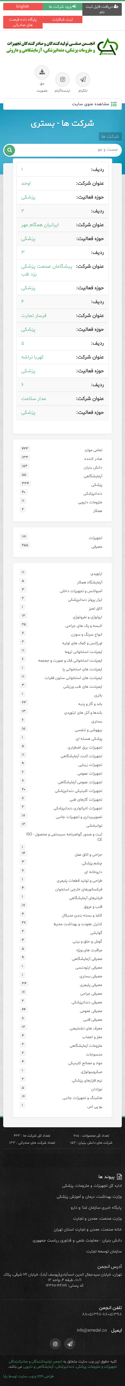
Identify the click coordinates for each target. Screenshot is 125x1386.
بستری (96, 721)
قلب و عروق (93, 906)
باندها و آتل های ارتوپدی (83, 712)
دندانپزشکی (92, 493)
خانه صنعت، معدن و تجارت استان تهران (88, 1230)
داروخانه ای (93, 872)
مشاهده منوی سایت (90, 104)
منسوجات (94, 1054)
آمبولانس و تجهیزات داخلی (81, 591)
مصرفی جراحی (91, 993)
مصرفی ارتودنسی (88, 967)
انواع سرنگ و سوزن (86, 634)
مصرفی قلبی (92, 1019)
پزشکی (28, 197)
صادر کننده (93, 458)
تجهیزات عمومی (89, 773)
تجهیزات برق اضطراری (85, 747)
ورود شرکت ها (60, 6)
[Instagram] (55, 1343)
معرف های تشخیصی (86, 1028)
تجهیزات (95, 538)
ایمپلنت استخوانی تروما (83, 652)
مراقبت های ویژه (89, 950)
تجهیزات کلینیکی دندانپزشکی (78, 791)
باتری (98, 695)
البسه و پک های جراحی (83, 625)
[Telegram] (69, 1343)
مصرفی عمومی (91, 1011)
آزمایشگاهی (93, 476)
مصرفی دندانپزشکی (86, 1002)
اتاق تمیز (95, 608)
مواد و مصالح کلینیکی (85, 1063)
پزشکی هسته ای (89, 738)
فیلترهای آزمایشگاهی (85, 898)
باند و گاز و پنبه (90, 704)
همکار (97, 511)
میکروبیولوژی (91, 1071)
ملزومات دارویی (90, 502)
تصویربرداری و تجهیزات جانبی (79, 817)
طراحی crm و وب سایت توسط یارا (28, 1376)
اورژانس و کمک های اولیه (82, 643)
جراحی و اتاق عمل (88, 854)
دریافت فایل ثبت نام (100, 9)
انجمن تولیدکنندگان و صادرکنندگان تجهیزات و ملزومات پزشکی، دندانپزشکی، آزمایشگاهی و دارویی (63, 1364)
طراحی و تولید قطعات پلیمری (79, 880)
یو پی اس (94, 1106)
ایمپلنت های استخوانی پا (82, 669)
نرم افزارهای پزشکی (87, 1080)
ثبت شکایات (62, 19)
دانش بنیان (93, 467)
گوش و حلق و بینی (87, 941)
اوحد (26, 183)
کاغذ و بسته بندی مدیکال (82, 915)
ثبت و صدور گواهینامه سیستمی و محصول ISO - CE (64, 837)
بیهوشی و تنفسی (88, 730)
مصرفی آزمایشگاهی (87, 959)
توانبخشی (94, 825)
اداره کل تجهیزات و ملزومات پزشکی (92, 1186)
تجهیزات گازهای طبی (86, 799)
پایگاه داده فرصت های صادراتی (23, 22)
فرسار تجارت (33, 315)
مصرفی (96, 546)
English (22, 6)
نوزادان (96, 1089)
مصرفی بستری (90, 976)
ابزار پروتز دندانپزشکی (85, 599)
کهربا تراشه (32, 357)
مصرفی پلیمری (91, 985)
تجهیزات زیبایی (90, 764)
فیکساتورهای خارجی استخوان (78, 889)
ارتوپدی (96, 573)
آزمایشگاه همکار (89, 582)
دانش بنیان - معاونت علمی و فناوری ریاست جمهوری (77, 1240)
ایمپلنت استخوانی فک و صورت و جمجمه (70, 660)
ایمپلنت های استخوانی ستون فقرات (73, 678)
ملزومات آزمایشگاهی (86, 1045)
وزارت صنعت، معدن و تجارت (97, 1219)
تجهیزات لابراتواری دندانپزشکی (78, 808)
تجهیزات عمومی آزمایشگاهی (80, 782)
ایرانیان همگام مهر (40, 224)
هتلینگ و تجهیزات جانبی (82, 1098)
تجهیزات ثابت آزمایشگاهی (81, 756)
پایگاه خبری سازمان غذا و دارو (96, 1208)
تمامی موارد (93, 450)
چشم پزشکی (92, 863)
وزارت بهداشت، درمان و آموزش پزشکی (89, 1197)
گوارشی (96, 932)
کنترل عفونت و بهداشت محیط (78, 924)
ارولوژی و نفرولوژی (87, 617)
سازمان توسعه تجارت (104, 1251)
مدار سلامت (33, 398)
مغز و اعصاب (92, 1037)
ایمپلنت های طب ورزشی (82, 686)
